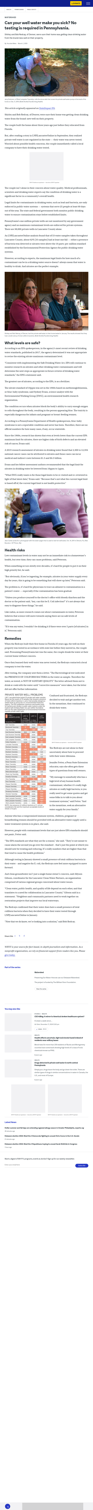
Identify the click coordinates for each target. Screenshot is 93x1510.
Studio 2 (37, 1014)
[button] (7, 1506)
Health (8, 9)
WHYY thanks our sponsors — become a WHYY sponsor (44, 182)
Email (24, 935)
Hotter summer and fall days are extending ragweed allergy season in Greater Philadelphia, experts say (44, 1128)
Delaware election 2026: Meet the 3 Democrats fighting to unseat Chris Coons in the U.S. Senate (42, 1136)
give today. (10, 955)
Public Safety (31, 9)
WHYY (8, 3)
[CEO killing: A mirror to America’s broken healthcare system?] (18, 1023)
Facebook (15, 935)
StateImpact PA (47, 108)
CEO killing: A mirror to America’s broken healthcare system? (59, 1016)
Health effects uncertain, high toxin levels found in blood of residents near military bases (58, 1039)
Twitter (19, 935)
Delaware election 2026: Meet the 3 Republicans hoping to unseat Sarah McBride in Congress (41, 1144)
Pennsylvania (19, 9)
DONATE (76, 3)
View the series (41, 989)
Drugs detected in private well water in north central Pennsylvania (56, 1063)
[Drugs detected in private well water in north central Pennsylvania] (18, 1070)
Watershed (10, 17)
